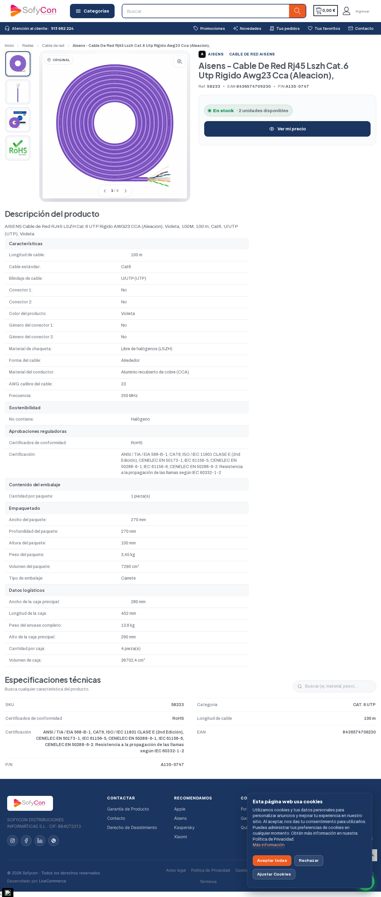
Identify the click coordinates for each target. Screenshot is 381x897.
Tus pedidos (284, 28)
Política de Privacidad (210, 870)
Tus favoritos (323, 28)
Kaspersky (184, 827)
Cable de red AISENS (252, 54)
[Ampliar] (179, 61)
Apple (179, 808)
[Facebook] (26, 840)
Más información (269, 845)
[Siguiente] (125, 191)
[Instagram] (12, 840)
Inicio (9, 46)
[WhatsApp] (53, 840)
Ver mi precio (291, 128)
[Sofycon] (30, 803)
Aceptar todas (272, 860)
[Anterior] (104, 191)
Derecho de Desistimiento (132, 827)
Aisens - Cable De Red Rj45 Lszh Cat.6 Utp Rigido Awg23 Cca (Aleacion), (141, 46)
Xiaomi (180, 836)
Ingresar (362, 11)
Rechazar (309, 860)
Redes (28, 46)
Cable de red (53, 46)
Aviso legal (176, 870)
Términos (208, 881)
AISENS (212, 54)
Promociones (209, 28)
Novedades (247, 28)
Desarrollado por (36, 881)
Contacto (361, 28)
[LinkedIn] (40, 840)
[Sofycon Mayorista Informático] (26, 11)
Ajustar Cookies (274, 874)
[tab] (17, 63)
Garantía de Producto (128, 808)
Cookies (242, 870)
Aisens (180, 818)
